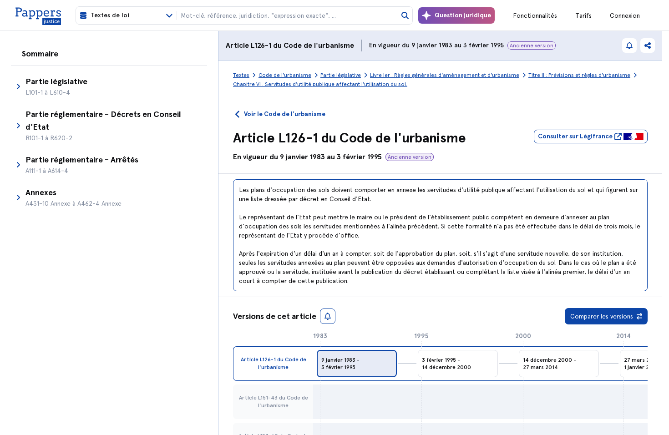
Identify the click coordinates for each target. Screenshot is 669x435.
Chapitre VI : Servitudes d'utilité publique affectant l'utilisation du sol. (320, 84)
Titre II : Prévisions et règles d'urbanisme (579, 75)
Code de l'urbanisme (319, 45)
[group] (357, 363)
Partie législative (340, 75)
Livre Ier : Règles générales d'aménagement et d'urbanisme (444, 75)
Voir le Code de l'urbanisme (284, 114)
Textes (241, 75)
